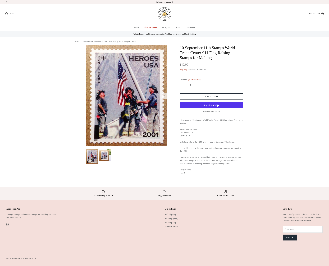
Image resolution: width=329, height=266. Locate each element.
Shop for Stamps (150, 27)
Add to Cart (211, 96)
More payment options (211, 111)
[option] (126, 95)
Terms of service (171, 226)
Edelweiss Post (17, 258)
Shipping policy (171, 218)
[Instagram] (6, 2)
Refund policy (170, 214)
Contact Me (190, 27)
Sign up (289, 237)
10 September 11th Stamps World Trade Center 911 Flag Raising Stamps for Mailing (108, 41)
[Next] (164, 96)
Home (136, 27)
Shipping (183, 69)
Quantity (183, 79)
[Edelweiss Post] (164, 14)
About (178, 27)
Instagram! (166, 27)
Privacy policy (170, 222)
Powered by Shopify (29, 258)
